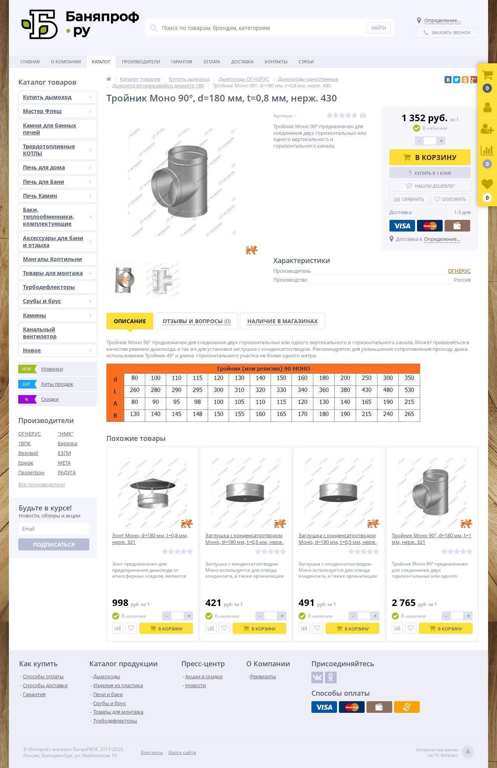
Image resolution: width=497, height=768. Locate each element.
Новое (32, 350)
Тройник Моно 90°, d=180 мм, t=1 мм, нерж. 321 (431, 538)
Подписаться (54, 544)
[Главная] (108, 78)
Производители (141, 61)
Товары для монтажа (53, 273)
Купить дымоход (47, 97)
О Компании (66, 61)
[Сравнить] (117, 628)
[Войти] (487, 107)
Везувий (28, 452)
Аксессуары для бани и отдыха (53, 241)
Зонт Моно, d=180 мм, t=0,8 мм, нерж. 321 (150, 538)
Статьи (306, 61)
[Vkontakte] (317, 677)
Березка (67, 443)
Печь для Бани (43, 181)
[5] (354, 115)
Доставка (242, 61)
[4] (348, 115)
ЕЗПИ (64, 452)
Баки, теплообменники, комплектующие (48, 216)
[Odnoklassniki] (331, 677)
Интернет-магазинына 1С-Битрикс (443, 752)
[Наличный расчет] (457, 226)
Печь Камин (40, 195)
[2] (336, 115)
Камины (34, 315)
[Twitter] (456, 79)
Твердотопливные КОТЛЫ (49, 150)
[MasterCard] (430, 226)
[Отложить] (131, 628)
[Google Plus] (473, 79)
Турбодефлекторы (49, 287)
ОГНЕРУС (29, 433)
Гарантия (181, 61)
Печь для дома (44, 167)
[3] (342, 115)
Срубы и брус (42, 301)
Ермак (25, 462)
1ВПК (24, 443)
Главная (30, 61)
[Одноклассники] (465, 79)
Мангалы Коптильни (52, 259)
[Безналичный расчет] (407, 707)
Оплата (211, 61)
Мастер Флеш (42, 111)
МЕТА (64, 462)
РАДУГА (67, 472)
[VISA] (402, 226)
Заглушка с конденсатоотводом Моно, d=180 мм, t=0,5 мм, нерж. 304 (338, 542)
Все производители (41, 484)
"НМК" (65, 433)
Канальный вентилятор (40, 333)
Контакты (276, 61)
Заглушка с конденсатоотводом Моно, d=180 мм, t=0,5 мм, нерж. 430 (244, 542)
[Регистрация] (487, 129)
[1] (330, 115)
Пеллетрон (31, 472)
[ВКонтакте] (448, 79)
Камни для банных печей (49, 129)
